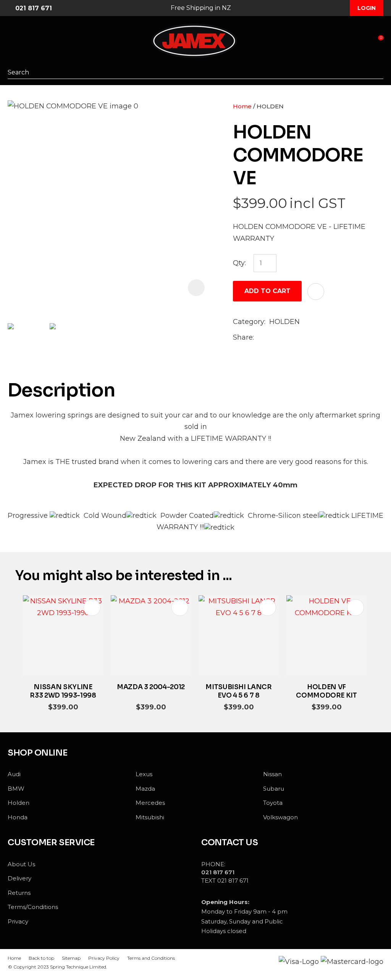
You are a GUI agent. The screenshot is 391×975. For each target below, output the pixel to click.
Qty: (239, 263)
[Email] (282, 338)
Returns (19, 892)
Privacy (18, 921)
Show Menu (12, 41)
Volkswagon (280, 817)
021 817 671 (33, 8)
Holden (18, 802)
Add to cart (267, 291)
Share (243, 337)
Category (248, 321)
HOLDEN (270, 106)
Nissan (272, 774)
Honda (17, 817)
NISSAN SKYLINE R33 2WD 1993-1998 (63, 691)
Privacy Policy (104, 958)
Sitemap (71, 958)
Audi (14, 774)
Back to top (41, 958)
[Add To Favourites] (315, 291)
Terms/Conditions (33, 907)
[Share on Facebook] (259, 337)
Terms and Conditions (151, 958)
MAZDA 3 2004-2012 (151, 687)
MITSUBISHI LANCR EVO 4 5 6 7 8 (238, 691)
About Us (21, 864)
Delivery (19, 878)
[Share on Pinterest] (294, 337)
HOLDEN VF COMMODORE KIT (326, 691)
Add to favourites (92, 607)
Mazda (145, 788)
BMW (16, 788)
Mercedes (150, 802)
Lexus (144, 774)
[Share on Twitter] (269, 338)
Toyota (273, 802)
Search (377, 72)
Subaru (273, 788)
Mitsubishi (150, 817)
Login (366, 8)
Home (242, 106)
